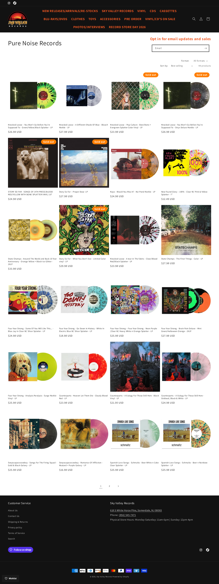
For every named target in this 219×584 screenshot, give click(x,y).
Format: (185, 60)
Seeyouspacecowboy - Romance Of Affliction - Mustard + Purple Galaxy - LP (81, 464)
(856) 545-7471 (127, 515)
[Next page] (118, 486)
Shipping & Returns (18, 521)
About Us (13, 510)
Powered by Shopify (121, 576)
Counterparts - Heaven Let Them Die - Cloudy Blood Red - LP (83, 397)
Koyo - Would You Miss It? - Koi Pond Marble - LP (132, 192)
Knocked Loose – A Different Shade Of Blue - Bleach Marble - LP (83, 126)
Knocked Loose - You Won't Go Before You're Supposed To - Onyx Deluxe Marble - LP (182, 126)
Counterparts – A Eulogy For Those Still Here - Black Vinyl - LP (134, 397)
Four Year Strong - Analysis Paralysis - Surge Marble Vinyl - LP (32, 397)
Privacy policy (15, 527)
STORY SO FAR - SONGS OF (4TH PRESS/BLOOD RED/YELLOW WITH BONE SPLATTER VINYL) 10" (30, 193)
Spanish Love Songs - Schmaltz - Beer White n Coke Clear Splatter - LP (134, 464)
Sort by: (164, 65)
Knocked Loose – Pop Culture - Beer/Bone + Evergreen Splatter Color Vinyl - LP (130, 126)
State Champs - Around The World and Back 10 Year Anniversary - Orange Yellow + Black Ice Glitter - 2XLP (32, 262)
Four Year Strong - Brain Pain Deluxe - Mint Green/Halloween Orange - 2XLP (181, 330)
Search (11, 538)
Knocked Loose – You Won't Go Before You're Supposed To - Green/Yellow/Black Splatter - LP (30, 126)
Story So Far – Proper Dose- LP (73, 192)
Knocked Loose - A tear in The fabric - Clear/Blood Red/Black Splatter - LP (133, 260)
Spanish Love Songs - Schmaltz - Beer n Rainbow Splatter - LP (184, 464)
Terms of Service (16, 533)
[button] (194, 18)
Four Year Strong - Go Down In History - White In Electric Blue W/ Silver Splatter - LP (81, 330)
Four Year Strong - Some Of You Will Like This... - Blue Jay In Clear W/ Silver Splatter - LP (31, 330)
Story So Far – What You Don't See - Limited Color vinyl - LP (82, 260)
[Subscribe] (205, 48)
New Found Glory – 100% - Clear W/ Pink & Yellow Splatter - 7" (184, 193)
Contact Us (13, 516)
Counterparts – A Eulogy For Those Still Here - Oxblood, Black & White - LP (182, 397)
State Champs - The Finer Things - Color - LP (182, 259)
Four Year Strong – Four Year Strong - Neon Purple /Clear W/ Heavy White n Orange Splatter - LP (133, 330)
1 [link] (100, 486)
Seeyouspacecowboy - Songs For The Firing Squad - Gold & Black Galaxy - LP (32, 464)
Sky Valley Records (104, 576)
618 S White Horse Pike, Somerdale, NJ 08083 (136, 510)
